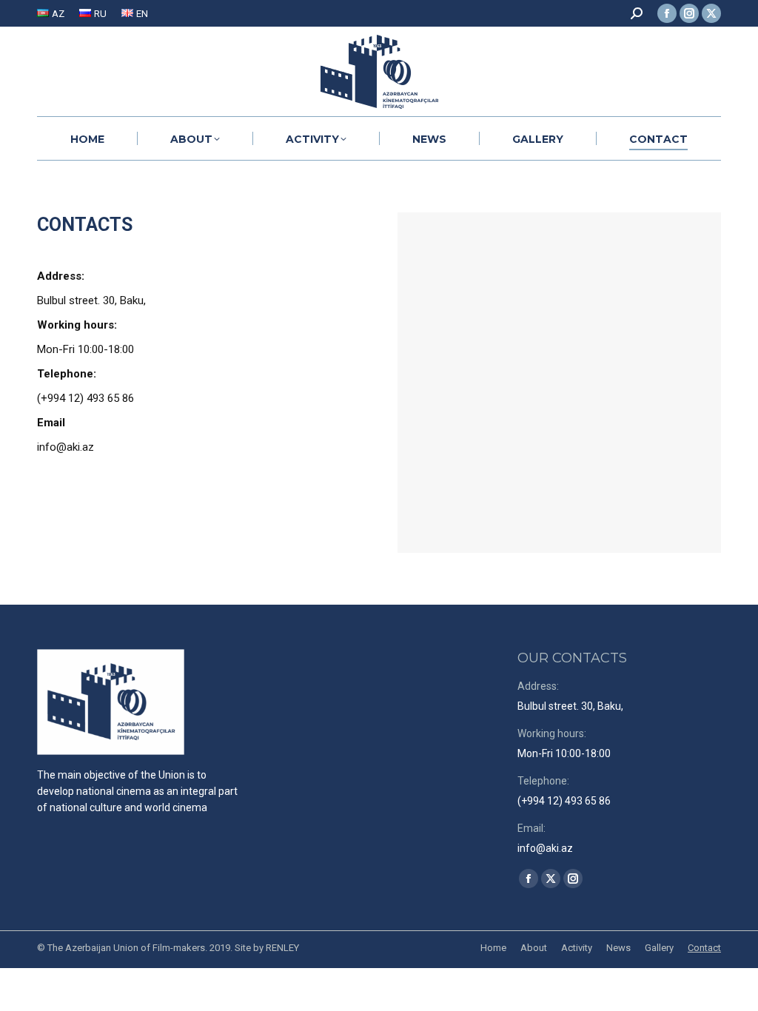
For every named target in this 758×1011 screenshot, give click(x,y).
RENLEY (282, 947)
